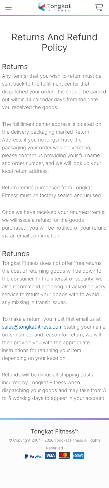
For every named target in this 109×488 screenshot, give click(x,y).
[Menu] (8, 8)
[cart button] (98, 8)
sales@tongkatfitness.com (32, 327)
